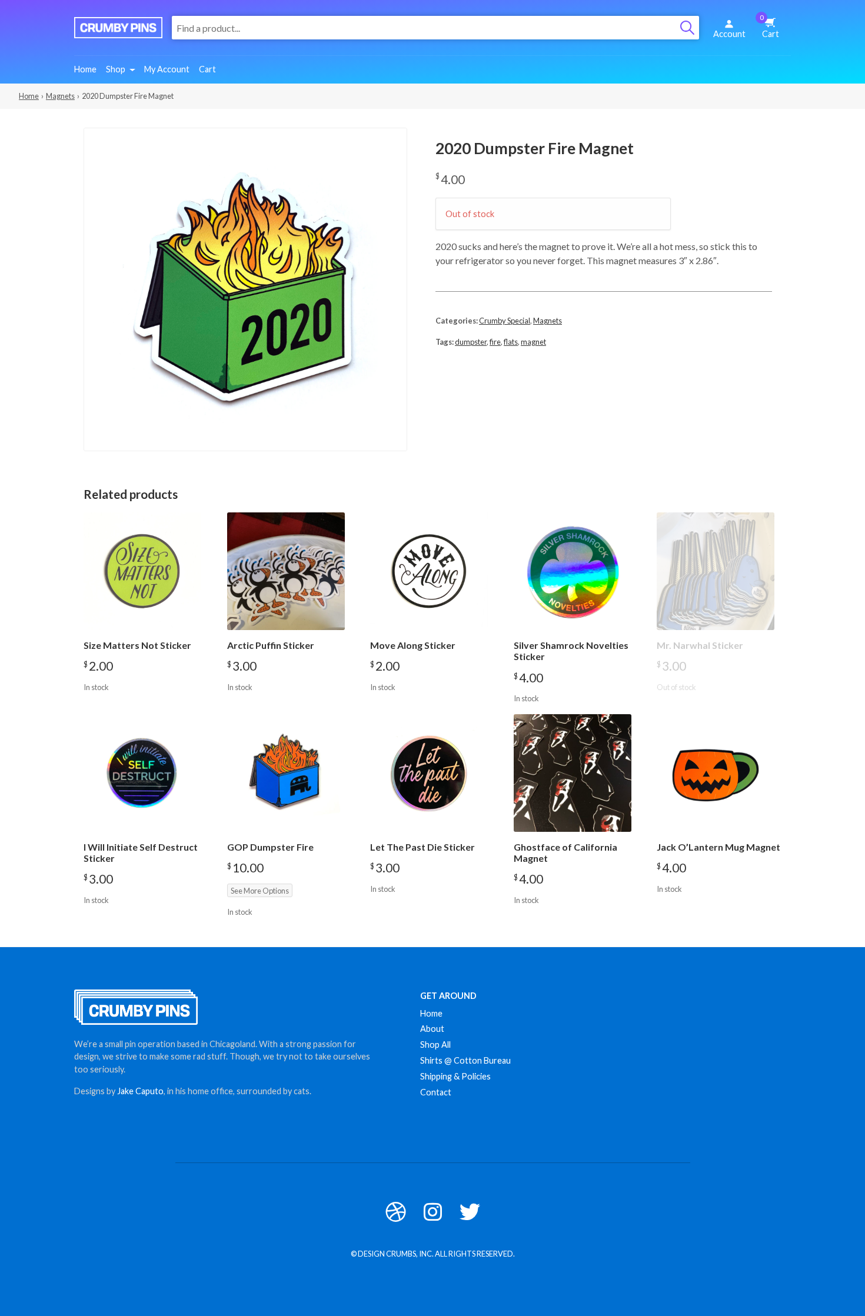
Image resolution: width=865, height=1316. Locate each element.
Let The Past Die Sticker (422, 846)
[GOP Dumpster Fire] (286, 773)
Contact (435, 1092)
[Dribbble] (395, 1211)
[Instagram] (433, 1211)
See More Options (260, 890)
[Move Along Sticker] (429, 571)
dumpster (471, 342)
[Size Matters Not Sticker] (142, 571)
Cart (769, 26)
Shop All (435, 1045)
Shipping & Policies (455, 1076)
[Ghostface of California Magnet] (572, 773)
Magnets (60, 96)
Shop (115, 69)
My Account (166, 69)
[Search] (687, 27)
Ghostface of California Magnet (565, 852)
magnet (533, 342)
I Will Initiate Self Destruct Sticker (141, 852)
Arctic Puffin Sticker (270, 645)
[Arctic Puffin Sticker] (286, 571)
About (432, 1029)
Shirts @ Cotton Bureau (465, 1060)
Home (85, 69)
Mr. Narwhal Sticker (700, 645)
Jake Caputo (140, 1091)
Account (729, 34)
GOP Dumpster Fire (270, 846)
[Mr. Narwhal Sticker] (715, 571)
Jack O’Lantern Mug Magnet (718, 846)
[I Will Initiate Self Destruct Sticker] (142, 773)
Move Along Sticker (412, 645)
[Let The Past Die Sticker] (429, 773)
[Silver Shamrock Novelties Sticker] (572, 571)
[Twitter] (470, 1211)
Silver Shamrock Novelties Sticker (571, 650)
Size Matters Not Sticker (137, 645)
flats (511, 342)
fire (495, 342)
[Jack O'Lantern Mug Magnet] (715, 773)
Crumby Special (504, 320)
